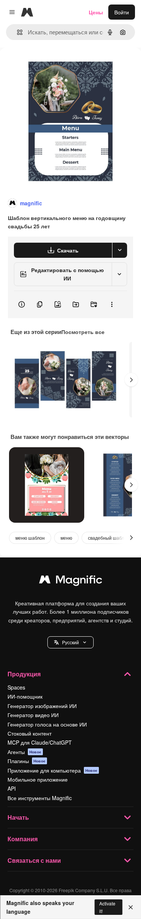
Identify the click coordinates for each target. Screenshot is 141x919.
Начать (18, 817)
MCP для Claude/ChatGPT (40, 742)
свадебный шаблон (108, 537)
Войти (121, 12)
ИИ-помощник (25, 696)
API (12, 788)
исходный (50, 65)
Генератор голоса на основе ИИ (47, 724)
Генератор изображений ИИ (42, 706)
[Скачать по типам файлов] (119, 250)
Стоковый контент (30, 733)
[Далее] (131, 379)
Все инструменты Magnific (40, 798)
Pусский (70, 642)
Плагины (26, 761)
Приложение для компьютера (52, 770)
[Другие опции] (111, 304)
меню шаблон (30, 537)
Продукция (24, 674)
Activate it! (107, 907)
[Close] (131, 907)
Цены (96, 12)
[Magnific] (70, 581)
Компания (23, 838)
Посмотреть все (83, 332)
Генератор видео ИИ (33, 715)
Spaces (16, 687)
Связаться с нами (34, 860)
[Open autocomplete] (16, 32)
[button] (70, 642)
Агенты (24, 752)
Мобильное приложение (38, 779)
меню (66, 537)
